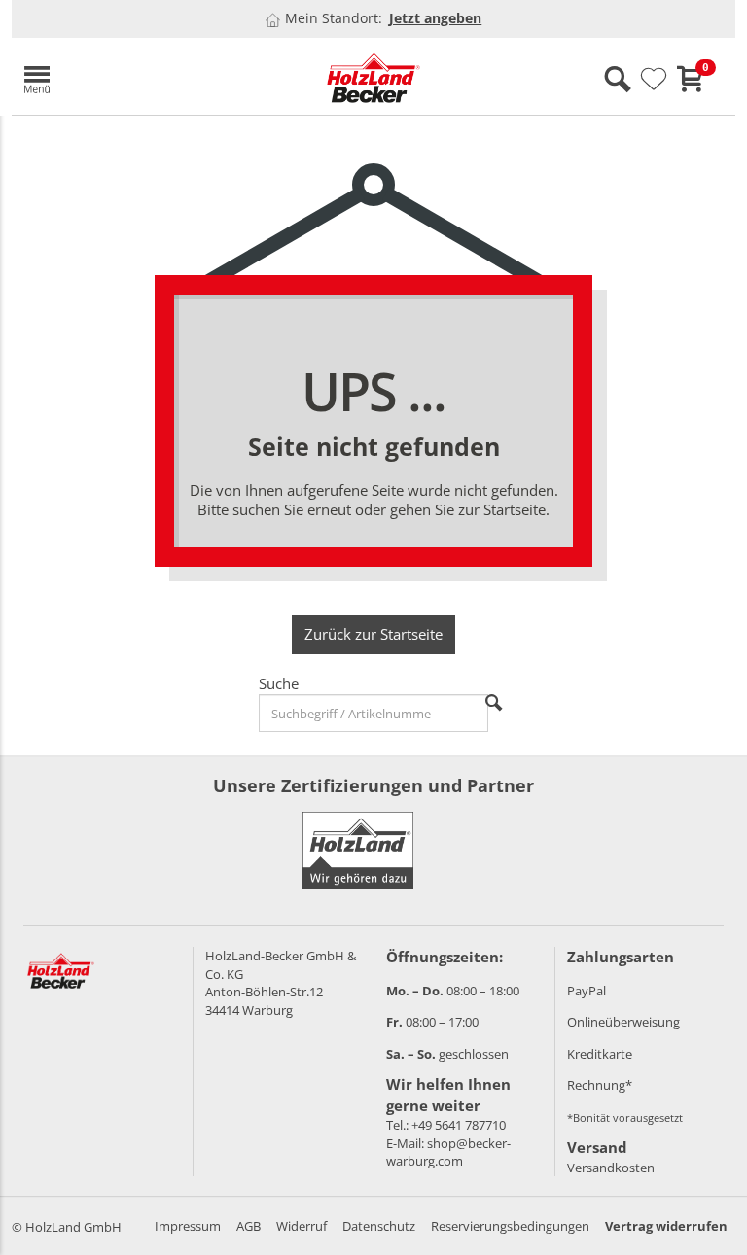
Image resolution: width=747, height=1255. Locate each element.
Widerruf (301, 1226)
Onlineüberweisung (623, 1021)
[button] (128, 76)
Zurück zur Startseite (373, 634)
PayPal (586, 990)
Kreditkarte (599, 1054)
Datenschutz (378, 1226)
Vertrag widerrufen (666, 1226)
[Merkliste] (653, 79)
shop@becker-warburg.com (448, 1152)
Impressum (188, 1226)
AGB (248, 1226)
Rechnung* (599, 1085)
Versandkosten (611, 1167)
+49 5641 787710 (458, 1124)
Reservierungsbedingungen (510, 1226)
